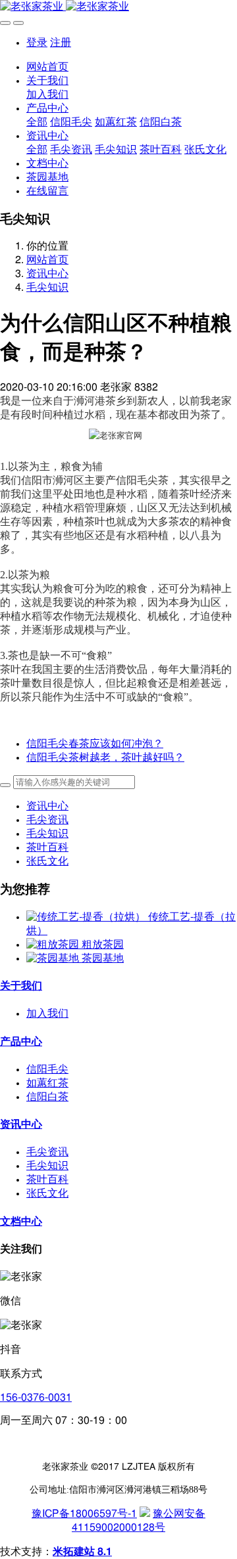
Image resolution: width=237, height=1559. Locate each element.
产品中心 (21, 1041)
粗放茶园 (103, 944)
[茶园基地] (54, 958)
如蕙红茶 (47, 1083)
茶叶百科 (47, 847)
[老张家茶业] (118, 7)
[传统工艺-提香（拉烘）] (87, 917)
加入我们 (47, 1013)
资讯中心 (47, 273)
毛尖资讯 (47, 820)
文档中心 (21, 1221)
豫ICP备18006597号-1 (84, 1513)
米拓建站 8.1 (82, 1552)
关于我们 (21, 986)
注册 (60, 42)
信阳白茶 (47, 1097)
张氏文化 (47, 861)
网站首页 (47, 67)
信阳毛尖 (47, 1069)
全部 (36, 122)
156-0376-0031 (36, 1397)
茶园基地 (103, 958)
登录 (36, 42)
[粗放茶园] (54, 944)
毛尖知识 (47, 287)
